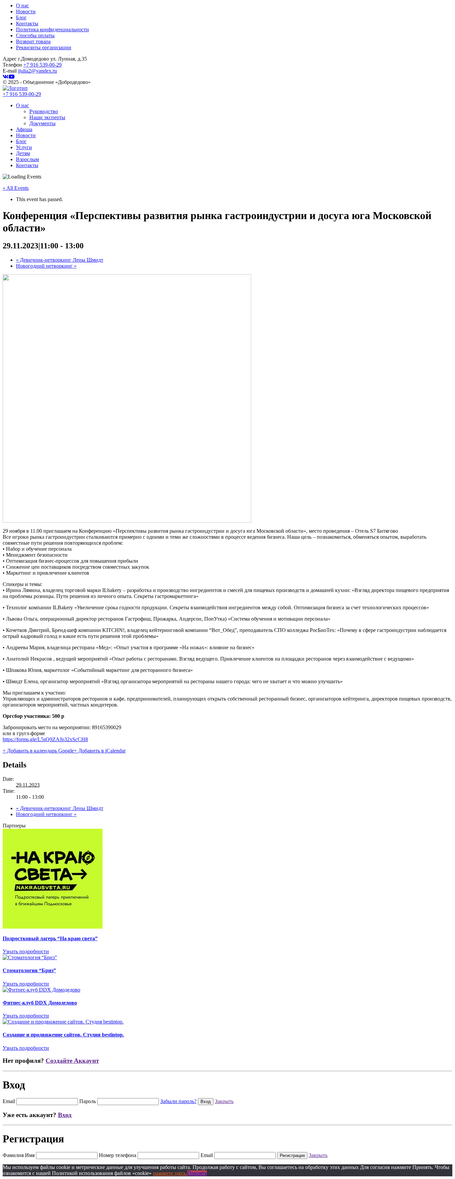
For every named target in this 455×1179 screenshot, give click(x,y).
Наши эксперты (47, 117)
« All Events (16, 188)
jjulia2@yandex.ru (37, 71)
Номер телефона (117, 1155)
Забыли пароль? (178, 1101)
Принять (197, 1173)
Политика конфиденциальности (52, 29)
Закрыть (224, 1101)
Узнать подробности (26, 951)
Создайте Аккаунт (72, 1060)
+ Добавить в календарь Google (38, 750)
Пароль (87, 1101)
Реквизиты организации (43, 47)
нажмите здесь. (170, 1173)
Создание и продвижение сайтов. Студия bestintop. (63, 1034)
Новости (26, 11)
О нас (22, 5)
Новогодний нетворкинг (46, 266)
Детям (23, 153)
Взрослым (27, 159)
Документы (42, 123)
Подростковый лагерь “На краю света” (50, 938)
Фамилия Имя (19, 1155)
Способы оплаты (35, 35)
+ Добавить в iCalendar (100, 750)
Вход (65, 1114)
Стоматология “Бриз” (29, 970)
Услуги (24, 147)
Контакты (27, 23)
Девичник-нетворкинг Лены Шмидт (59, 260)
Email (9, 1101)
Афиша (24, 129)
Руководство (43, 111)
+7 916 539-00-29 (42, 65)
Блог (21, 17)
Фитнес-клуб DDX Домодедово (40, 1003)
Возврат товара (33, 41)
